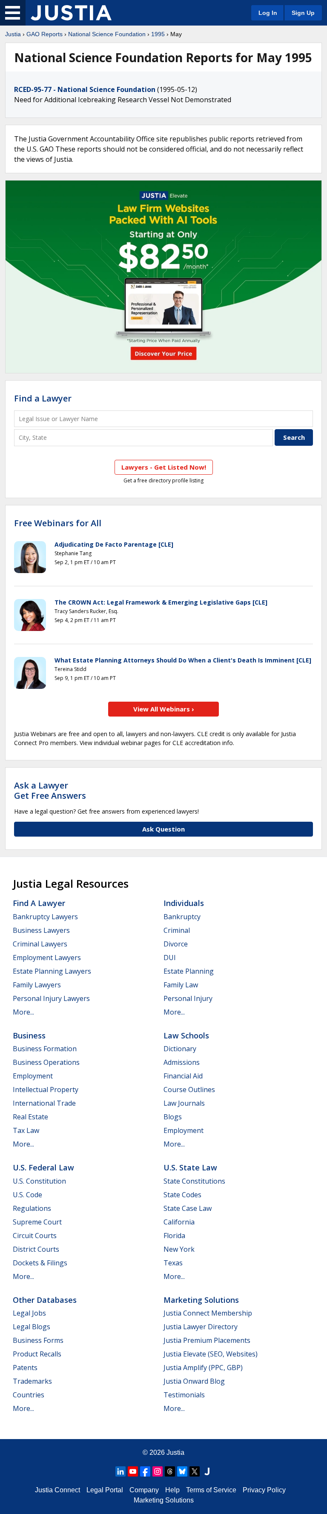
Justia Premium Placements (207, 1340)
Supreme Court (37, 1222)
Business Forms (38, 1340)
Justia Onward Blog (194, 1381)
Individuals (184, 903)
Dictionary (180, 1048)
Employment (33, 1076)
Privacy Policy (264, 1490)
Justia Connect (57, 1490)
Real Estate (30, 1116)
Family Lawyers (37, 984)
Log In (267, 12)
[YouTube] (133, 1471)
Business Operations (46, 1062)
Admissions (182, 1062)
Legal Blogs (31, 1326)
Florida (174, 1235)
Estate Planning (189, 971)
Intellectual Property (45, 1089)
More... (23, 1012)
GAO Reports (44, 34)
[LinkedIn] (120, 1471)
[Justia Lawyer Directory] (207, 1471)
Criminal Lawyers (40, 944)
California (179, 1222)
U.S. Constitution (39, 1181)
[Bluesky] (182, 1471)
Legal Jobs (29, 1313)
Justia (13, 34)
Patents (25, 1367)
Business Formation (45, 1048)
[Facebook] (145, 1471)
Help (172, 1490)
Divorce (176, 944)
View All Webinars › (163, 709)
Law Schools (186, 1035)
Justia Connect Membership (208, 1313)
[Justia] (71, 12)
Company (144, 1490)
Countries (28, 1394)
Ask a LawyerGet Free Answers (50, 790)
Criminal (177, 930)
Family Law (181, 984)
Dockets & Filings (40, 1262)
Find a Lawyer (43, 398)
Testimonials (184, 1394)
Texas (173, 1262)
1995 (158, 34)
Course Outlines (189, 1089)
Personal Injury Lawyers (51, 998)
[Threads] (170, 1471)
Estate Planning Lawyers (52, 971)
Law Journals (184, 1103)
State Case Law (188, 1208)
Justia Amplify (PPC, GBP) (203, 1367)
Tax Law (26, 1130)
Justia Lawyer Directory (201, 1326)
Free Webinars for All (57, 523)
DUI (170, 957)
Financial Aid (183, 1076)
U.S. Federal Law (43, 1167)
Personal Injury (188, 998)
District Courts (36, 1249)
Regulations (32, 1208)
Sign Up (303, 12)
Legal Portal (104, 1490)
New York (179, 1249)
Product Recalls (37, 1354)
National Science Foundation (107, 34)
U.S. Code (27, 1194)
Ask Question (163, 829)
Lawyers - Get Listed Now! (163, 467)
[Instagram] (157, 1471)
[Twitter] (194, 1471)
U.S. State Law (190, 1167)
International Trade (44, 1103)
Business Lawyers (41, 930)
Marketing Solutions (201, 1300)
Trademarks (32, 1381)
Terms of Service (211, 1490)
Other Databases (45, 1300)
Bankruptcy (182, 916)
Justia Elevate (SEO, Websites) (211, 1354)
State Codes (182, 1194)
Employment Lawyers (47, 957)
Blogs (173, 1116)
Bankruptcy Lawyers (45, 916)
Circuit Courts (35, 1235)
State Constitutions (194, 1181)
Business (29, 1035)
